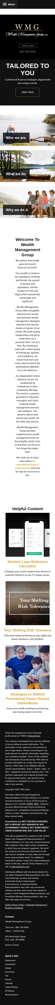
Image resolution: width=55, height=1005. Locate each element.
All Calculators (11, 994)
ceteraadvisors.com (20, 866)
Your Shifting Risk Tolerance (27, 630)
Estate (8, 968)
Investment (10, 964)
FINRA (30, 804)
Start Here (28, 92)
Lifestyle (9, 983)
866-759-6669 (27, 51)
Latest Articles (11, 987)
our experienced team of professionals (27, 464)
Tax (6, 975)
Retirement (10, 960)
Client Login (28, 45)
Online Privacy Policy (14, 905)
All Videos (9, 991)
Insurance (9, 972)
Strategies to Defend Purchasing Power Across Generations (27, 698)
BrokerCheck (34, 736)
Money (8, 979)
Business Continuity (14, 908)
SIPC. (36, 804)
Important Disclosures (36, 905)
